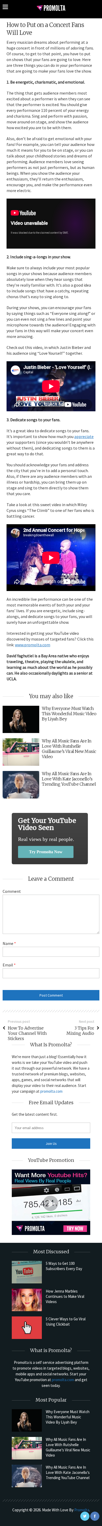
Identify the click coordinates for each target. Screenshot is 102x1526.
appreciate (84, 436)
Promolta (81, 1509)
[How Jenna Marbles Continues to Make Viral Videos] (27, 1300)
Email (9, 964)
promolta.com (51, 1091)
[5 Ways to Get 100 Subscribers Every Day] (27, 1272)
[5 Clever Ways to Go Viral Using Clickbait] (27, 1327)
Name (9, 943)
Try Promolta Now (46, 852)
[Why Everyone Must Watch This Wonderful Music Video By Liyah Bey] (27, 1420)
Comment (12, 891)
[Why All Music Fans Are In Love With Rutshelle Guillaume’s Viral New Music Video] (27, 1448)
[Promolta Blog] (51, 7)
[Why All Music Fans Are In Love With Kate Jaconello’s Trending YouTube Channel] (27, 1476)
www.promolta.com (32, 644)
